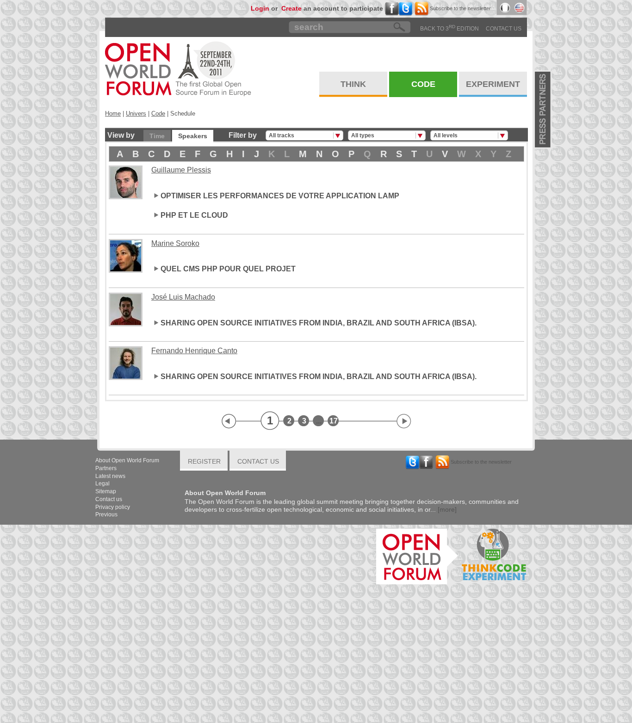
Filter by (243, 135)
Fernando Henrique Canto (194, 351)
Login (260, 8)
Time (157, 136)
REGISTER (204, 461)
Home (113, 113)
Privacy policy (112, 507)
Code (158, 113)
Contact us (503, 28)
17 (333, 421)
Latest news (110, 476)
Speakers (192, 136)
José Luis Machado (183, 297)
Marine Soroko (175, 243)
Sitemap (105, 491)
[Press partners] (543, 109)
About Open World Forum (127, 460)
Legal (102, 483)
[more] (447, 509)
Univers (136, 113)
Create (291, 8)
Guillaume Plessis (181, 170)
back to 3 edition (449, 28)
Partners (106, 468)
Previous (106, 514)
